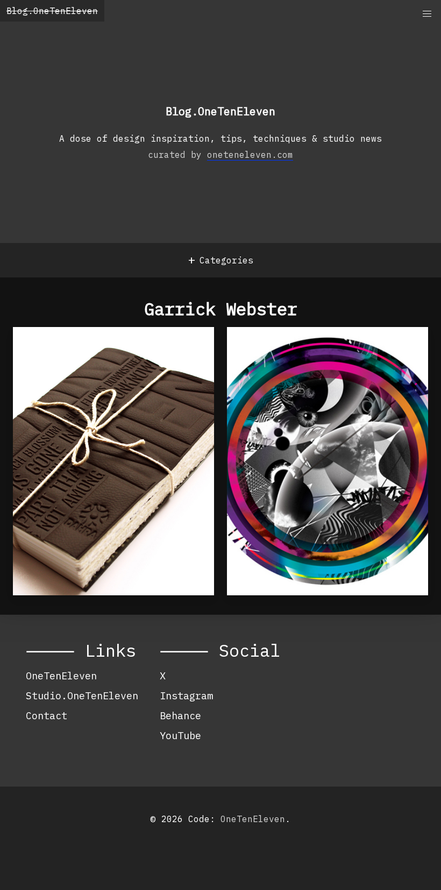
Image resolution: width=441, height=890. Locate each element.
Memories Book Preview (104, 351)
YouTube (180, 735)
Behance (180, 715)
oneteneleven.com (250, 154)
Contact (46, 715)
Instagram (186, 695)
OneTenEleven (61, 675)
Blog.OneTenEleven (52, 10)
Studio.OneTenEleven (82, 695)
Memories (269, 351)
